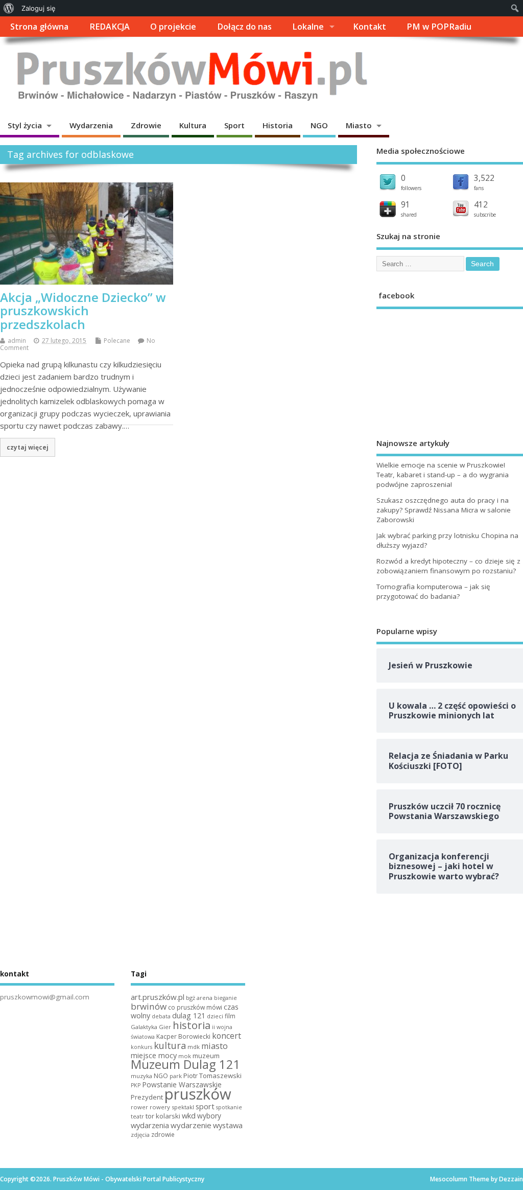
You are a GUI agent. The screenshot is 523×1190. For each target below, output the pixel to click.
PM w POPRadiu (439, 26)
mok (184, 1056)
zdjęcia (140, 1134)
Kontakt (369, 26)
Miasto (359, 125)
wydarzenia (150, 1125)
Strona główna (39, 26)
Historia (278, 125)
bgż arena (199, 997)
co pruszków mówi (195, 1007)
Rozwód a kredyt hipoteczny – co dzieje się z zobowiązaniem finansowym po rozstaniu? (448, 565)
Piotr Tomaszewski (212, 1075)
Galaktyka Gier (151, 1027)
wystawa (228, 1125)
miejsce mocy (154, 1055)
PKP (135, 1085)
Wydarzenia (91, 125)
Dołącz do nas (244, 26)
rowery (160, 1107)
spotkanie (229, 1107)
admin (17, 340)
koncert (226, 1035)
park (176, 1076)
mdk (193, 1047)
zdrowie (163, 1134)
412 (481, 204)
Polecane (117, 340)
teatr (137, 1116)
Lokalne (308, 26)
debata (161, 1016)
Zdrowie (146, 125)
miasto (214, 1046)
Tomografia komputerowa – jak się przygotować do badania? (433, 591)
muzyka (141, 1076)
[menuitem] (9, 8)
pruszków (197, 1094)
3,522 (484, 177)
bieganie (225, 997)
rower (139, 1107)
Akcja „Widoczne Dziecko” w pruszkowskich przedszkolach (83, 311)
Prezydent (147, 1097)
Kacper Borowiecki (183, 1036)
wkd (189, 1115)
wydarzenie (191, 1125)
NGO (319, 125)
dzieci (215, 1016)
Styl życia (25, 125)
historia (191, 1025)
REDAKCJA (109, 26)
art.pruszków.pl (157, 997)
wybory (209, 1116)
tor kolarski (163, 1116)
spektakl (183, 1107)
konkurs (141, 1047)
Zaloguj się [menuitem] (38, 8)
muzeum (206, 1055)
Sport (234, 125)
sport (205, 1106)
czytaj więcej (28, 447)
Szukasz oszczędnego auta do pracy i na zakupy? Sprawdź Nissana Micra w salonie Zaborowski (443, 510)
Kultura (192, 125)
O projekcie (173, 26)
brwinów (149, 1006)
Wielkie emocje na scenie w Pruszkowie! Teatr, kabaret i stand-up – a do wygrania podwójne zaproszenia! (442, 474)
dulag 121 (188, 1015)
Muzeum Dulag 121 (186, 1064)
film (230, 1016)
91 (405, 204)
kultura (170, 1045)
